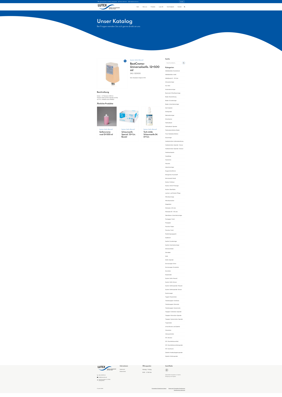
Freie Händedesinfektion (171, 134)
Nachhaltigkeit (170, 7)
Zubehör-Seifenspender (171, 356)
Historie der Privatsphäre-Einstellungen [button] (176, 388)
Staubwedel (168, 275)
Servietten (168, 271)
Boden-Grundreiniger (171, 100)
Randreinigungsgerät (170, 234)
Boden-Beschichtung (170, 97)
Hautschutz (168, 160)
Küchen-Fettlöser (170, 182)
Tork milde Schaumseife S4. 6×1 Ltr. (150, 134)
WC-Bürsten (168, 338)
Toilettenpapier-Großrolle (172, 300)
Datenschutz (123, 371)
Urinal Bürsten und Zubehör (172, 326)
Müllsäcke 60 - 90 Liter (171, 211)
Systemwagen (169, 293)
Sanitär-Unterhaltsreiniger (172, 245)
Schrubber (168, 252)
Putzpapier (168, 223)
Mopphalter (168, 204)
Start (138, 7)
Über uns (145, 7)
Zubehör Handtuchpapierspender (174, 352)
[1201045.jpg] (107, 116)
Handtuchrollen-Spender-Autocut (174, 148)
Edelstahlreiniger (169, 115)
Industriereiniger (169, 167)
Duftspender (168, 111)
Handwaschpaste (169, 152)
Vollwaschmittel (169, 334)
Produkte (153, 7)
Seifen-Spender (169, 260)
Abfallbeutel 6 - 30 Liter (171, 78)
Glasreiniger (168, 137)
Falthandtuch (168, 123)
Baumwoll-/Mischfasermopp (172, 93)
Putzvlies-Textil (169, 230)
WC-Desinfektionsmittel (171, 341)
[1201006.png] (129, 116)
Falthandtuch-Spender (171, 126)
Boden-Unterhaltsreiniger (172, 104)
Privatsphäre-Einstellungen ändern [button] (159, 388)
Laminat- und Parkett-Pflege (172, 193)
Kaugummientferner (170, 171)
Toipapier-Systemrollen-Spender (174, 319)
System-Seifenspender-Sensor (173, 289)
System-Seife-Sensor (171, 282)
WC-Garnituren (169, 349)
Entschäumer (168, 119)
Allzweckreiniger (169, 82)
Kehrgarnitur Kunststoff (171, 175)
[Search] (184, 6)
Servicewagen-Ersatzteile (172, 267)
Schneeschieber (169, 249)
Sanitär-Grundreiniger (171, 241)
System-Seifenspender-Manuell (173, 286)
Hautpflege (168, 156)
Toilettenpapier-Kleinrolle (172, 304)
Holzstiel (167, 163)
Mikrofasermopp (169, 197)
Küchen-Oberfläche (170, 189)
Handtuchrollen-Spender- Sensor (174, 145)
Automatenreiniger (170, 89)
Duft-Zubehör (169, 108)
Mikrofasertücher (169, 200)
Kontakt (179, 7)
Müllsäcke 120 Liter (170, 208)
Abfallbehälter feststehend (172, 71)
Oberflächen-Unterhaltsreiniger (173, 215)
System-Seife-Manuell (136, 60)
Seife (166, 256)
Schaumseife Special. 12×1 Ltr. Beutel (128, 134)
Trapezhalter (168, 323)
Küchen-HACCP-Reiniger (172, 186)
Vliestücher (168, 330)
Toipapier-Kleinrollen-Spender (173, 315)
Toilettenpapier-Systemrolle (172, 308)
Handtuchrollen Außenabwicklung (174, 141)
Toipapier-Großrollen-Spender (173, 312)
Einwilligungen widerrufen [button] (179, 390)
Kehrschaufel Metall (170, 178)
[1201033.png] (151, 116)
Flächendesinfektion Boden (172, 130)
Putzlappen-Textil (170, 219)
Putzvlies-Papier (169, 226)
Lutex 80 (161, 7)
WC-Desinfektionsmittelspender (174, 345)
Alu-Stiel (167, 86)
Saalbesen (168, 237)
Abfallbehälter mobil (170, 74)
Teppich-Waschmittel (171, 297)
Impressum (122, 369)
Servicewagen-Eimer (170, 263)
